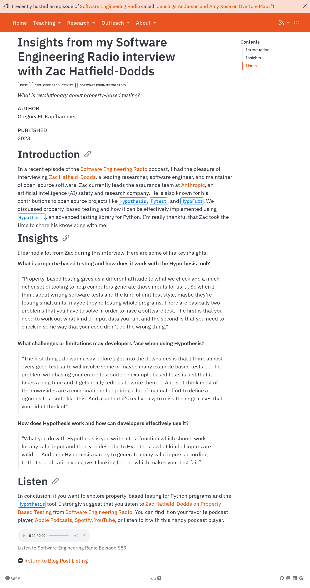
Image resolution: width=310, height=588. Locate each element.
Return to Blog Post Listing (56, 560)
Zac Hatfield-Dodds (72, 176)
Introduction (258, 50)
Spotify (83, 519)
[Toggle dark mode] (297, 22)
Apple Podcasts (53, 519)
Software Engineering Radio (110, 6)
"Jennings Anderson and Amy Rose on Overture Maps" (214, 6)
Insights (253, 58)
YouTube (104, 519)
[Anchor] (87, 153)
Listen (251, 66)
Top (153, 578)
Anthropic (193, 184)
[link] (47, 22)
